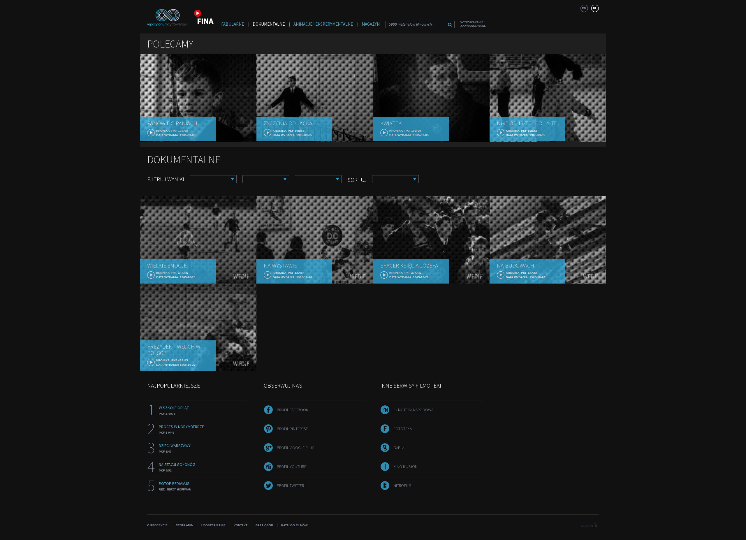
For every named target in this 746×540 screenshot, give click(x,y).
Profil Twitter (290, 485)
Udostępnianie (213, 525)
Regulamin (184, 525)
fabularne (232, 24)
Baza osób (264, 525)
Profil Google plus (295, 447)
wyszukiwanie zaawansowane (473, 24)
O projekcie (157, 525)
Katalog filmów (294, 525)
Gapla (398, 447)
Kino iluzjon (405, 466)
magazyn (371, 24)
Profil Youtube (291, 466)
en (584, 8)
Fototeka (402, 428)
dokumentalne (269, 24)
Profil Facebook (292, 409)
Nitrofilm (402, 485)
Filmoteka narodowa (413, 409)
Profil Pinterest (292, 428)
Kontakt (240, 525)
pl (595, 8)
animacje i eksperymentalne (323, 24)
